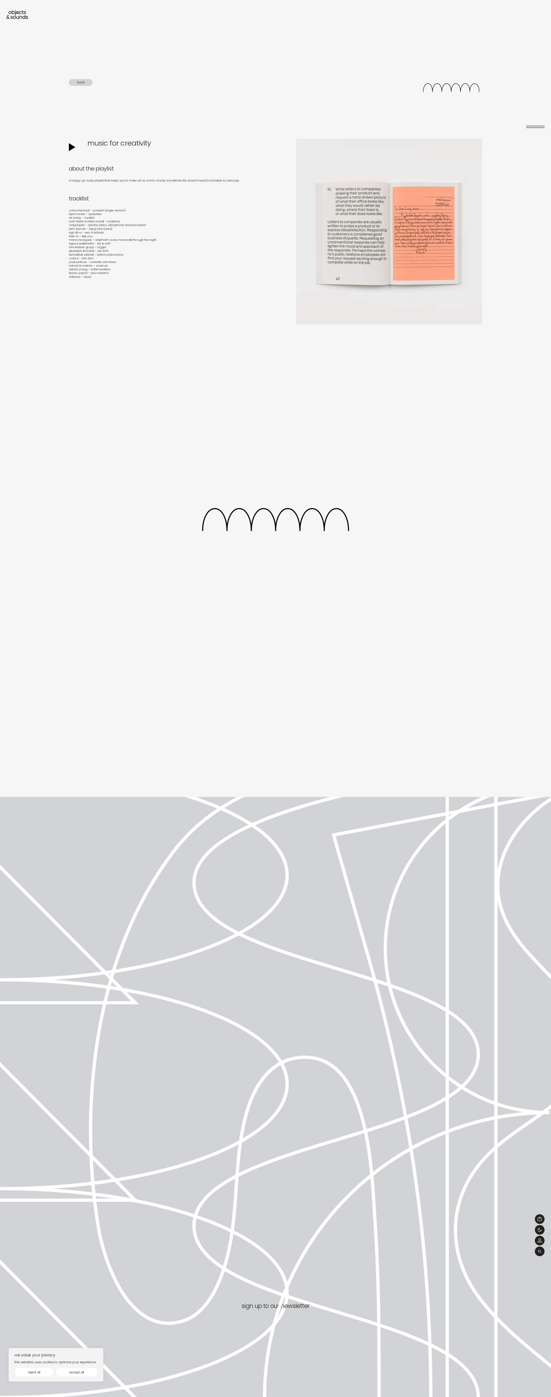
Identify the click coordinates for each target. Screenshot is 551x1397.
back (81, 82)
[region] (56, 1365)
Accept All (76, 1372)
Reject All (34, 1372)
